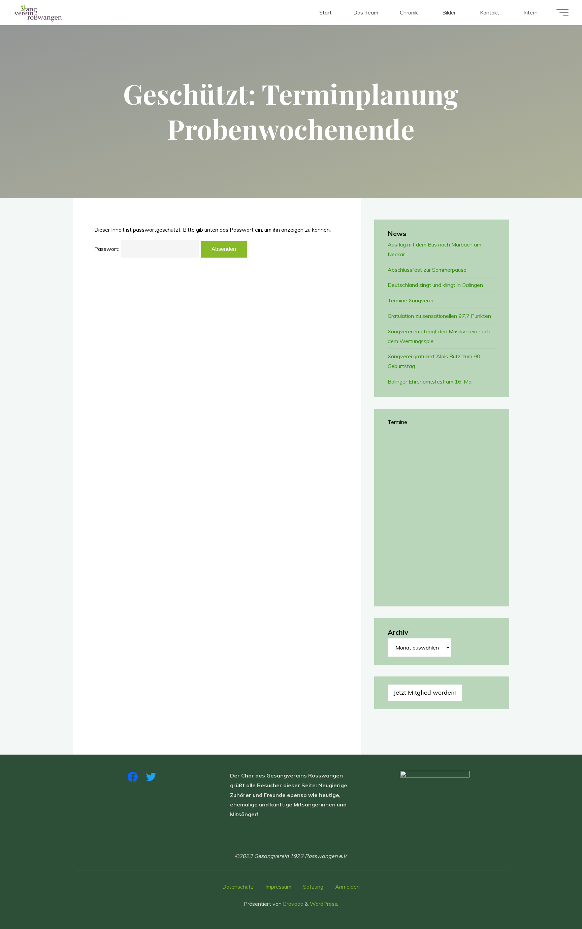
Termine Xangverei (410, 300)
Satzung (313, 886)
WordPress (323, 903)
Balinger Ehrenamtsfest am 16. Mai (430, 381)
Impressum (278, 886)
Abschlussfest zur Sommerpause (427, 269)
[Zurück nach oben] (555, 902)
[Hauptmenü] (562, 12)
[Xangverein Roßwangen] (38, 12)
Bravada (292, 903)
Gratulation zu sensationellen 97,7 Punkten (439, 315)
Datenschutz (238, 886)
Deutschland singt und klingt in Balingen (435, 284)
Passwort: (107, 248)
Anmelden (347, 886)
